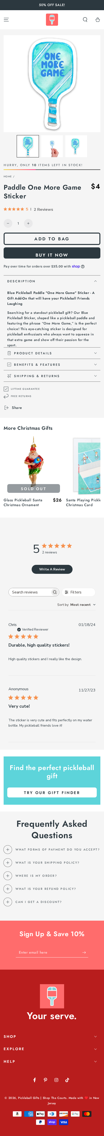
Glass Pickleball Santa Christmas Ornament (23, 503)
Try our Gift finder (52, 792)
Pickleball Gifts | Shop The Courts (42, 1098)
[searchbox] (29, 592)
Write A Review (52, 569)
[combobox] (76, 604)
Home (8, 176)
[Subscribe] (85, 952)
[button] (85, 20)
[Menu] (6, 20)
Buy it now (52, 255)
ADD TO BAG (52, 239)
